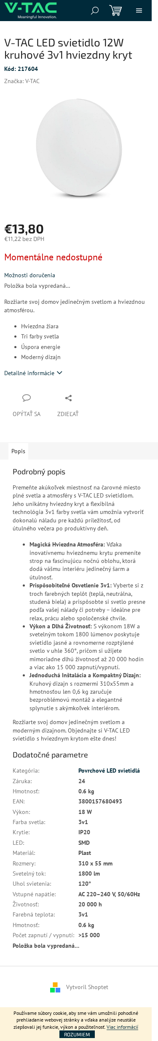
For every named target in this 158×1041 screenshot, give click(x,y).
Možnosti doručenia (29, 275)
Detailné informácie (29, 373)
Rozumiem (77, 1034)
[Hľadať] (94, 10)
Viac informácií (122, 1027)
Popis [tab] (18, 451)
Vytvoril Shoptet (87, 986)
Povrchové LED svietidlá (109, 770)
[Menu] (139, 10)
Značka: (22, 81)
